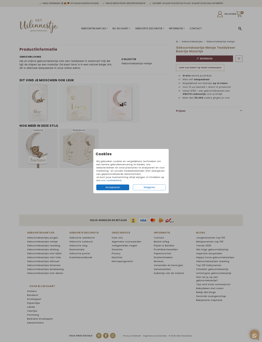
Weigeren (149, 187)
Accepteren (113, 187)
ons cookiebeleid (111, 180)
